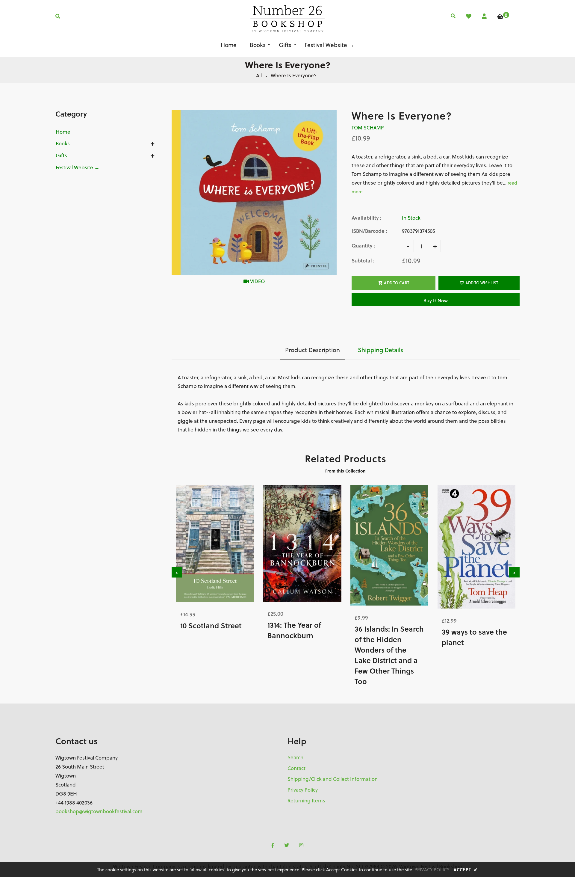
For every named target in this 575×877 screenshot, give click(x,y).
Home (63, 131)
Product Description (312, 349)
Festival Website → (77, 167)
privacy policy (431, 870)
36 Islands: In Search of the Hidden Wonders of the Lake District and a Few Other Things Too (389, 655)
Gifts (61, 155)
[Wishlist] (468, 16)
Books (63, 143)
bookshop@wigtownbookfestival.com (99, 811)
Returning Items (306, 800)
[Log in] (484, 16)
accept (465, 869)
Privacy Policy (303, 789)
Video (257, 281)
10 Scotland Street (211, 625)
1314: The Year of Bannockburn (294, 630)
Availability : (366, 217)
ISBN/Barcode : (369, 231)
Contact (296, 768)
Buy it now (435, 300)
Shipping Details (380, 349)
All (259, 75)
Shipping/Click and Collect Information (333, 779)
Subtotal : (363, 260)
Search (295, 757)
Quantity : (363, 245)
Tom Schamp (368, 127)
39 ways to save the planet (474, 637)
